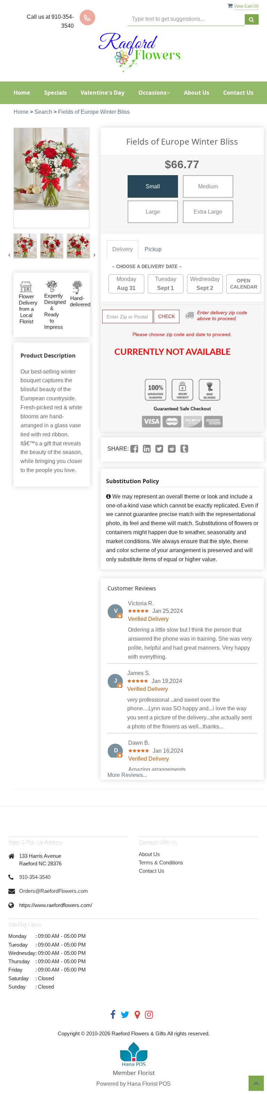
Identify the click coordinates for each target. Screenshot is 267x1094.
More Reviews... (127, 775)
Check (166, 316)
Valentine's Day (102, 92)
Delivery (122, 249)
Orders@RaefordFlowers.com (53, 891)
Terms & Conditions (161, 862)
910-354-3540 (34, 877)
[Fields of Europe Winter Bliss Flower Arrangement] (25, 246)
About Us (196, 92)
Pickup (153, 249)
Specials (55, 92)
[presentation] (9, 254)
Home (22, 92)
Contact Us (238, 92)
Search (43, 112)
